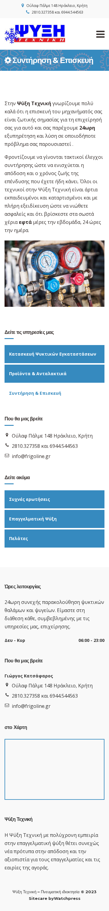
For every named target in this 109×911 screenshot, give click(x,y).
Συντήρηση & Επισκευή (35, 393)
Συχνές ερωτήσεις (29, 499)
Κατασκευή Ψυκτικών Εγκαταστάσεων (52, 354)
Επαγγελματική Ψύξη (33, 519)
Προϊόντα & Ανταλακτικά (38, 373)
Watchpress (67, 898)
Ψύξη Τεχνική (24, 891)
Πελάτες (18, 538)
